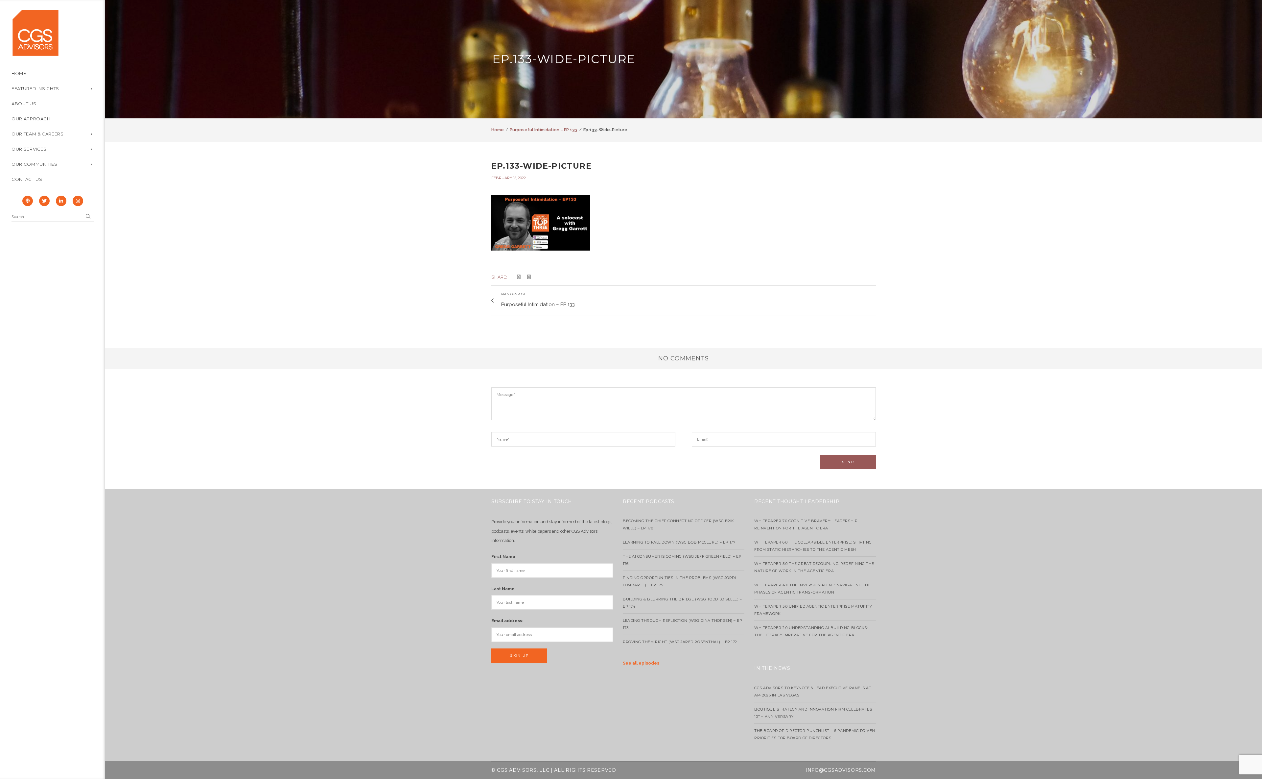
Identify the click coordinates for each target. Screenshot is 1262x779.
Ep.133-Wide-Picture (541, 166)
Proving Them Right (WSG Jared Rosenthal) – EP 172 (680, 642)
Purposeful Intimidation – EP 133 (543, 129)
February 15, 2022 (508, 178)
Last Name (503, 588)
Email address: (507, 620)
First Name (503, 556)
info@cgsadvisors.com (841, 770)
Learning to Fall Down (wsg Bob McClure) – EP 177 (679, 542)
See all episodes (641, 663)
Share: (499, 277)
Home (497, 129)
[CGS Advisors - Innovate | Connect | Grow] (35, 32)
